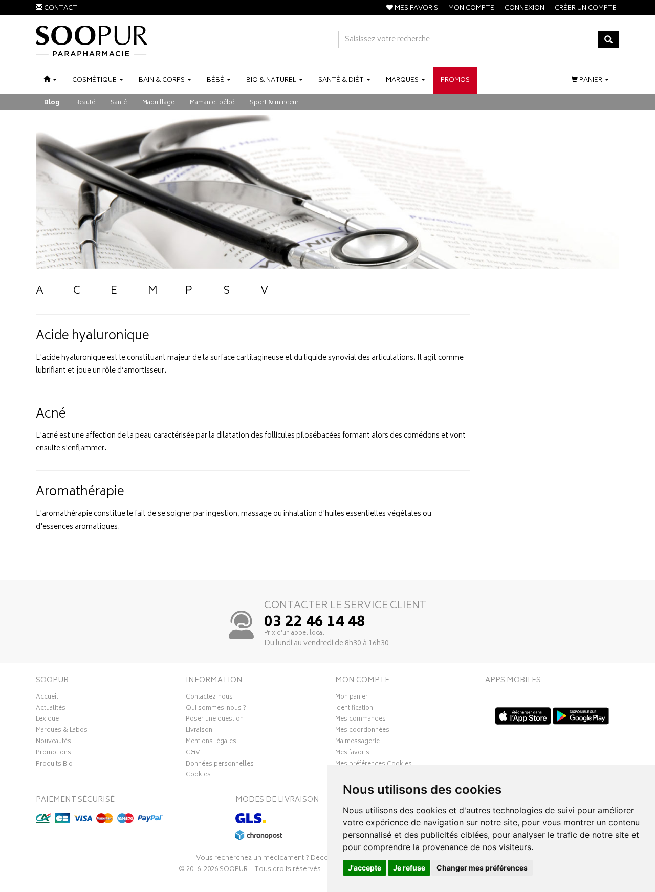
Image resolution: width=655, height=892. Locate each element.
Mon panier (351, 698)
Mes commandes (360, 720)
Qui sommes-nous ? (216, 709)
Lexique (47, 720)
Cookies (198, 775)
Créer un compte (586, 8)
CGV (193, 753)
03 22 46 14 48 (314, 623)
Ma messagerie (357, 742)
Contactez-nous (209, 698)
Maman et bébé (212, 103)
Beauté (85, 103)
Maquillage (158, 103)
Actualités (51, 709)
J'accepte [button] (364, 867)
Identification (354, 709)
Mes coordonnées (362, 731)
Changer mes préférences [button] (482, 867)
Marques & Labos (62, 731)
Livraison (199, 731)
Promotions (53, 753)
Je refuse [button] (409, 867)
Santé (119, 103)
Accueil (47, 698)
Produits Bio (54, 765)
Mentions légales (211, 742)
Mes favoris (352, 753)
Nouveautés (53, 742)
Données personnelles (220, 765)
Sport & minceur (274, 103)
